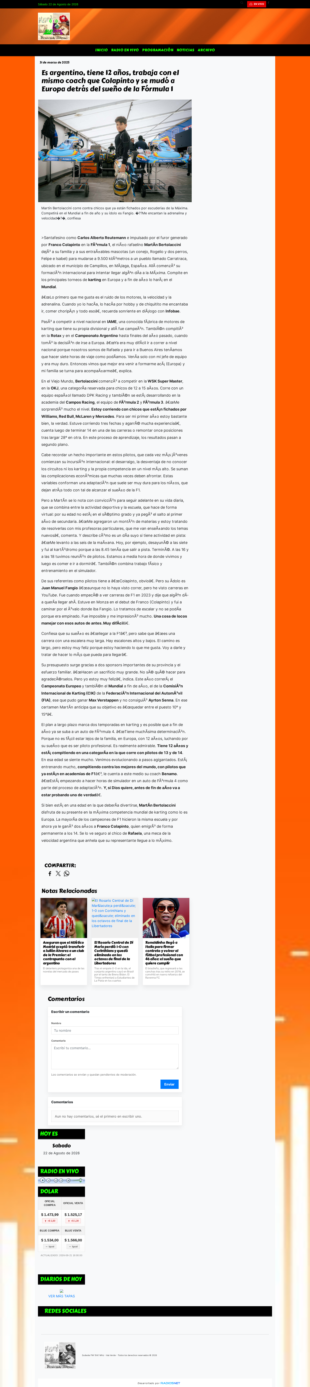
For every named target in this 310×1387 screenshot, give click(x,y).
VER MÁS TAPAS (61, 1296)
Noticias (185, 50)
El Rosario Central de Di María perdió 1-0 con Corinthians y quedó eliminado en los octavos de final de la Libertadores (113, 953)
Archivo (206, 50)
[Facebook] (270, 4)
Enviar (169, 1084)
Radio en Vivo (125, 50)
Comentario (58, 1040)
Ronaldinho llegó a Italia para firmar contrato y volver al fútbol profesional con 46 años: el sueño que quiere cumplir (164, 953)
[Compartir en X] (58, 873)
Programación (157, 50)
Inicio (101, 50)
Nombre (56, 1023)
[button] (243, 4)
